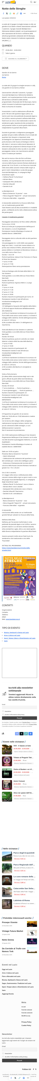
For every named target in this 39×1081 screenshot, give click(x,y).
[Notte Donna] (32, 941)
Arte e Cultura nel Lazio (12, 635)
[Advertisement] (19, 825)
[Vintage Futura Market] (32, 933)
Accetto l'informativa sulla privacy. (14, 714)
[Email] (13, 13)
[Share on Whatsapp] (10, 13)
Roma (4, 77)
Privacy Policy (33, 724)
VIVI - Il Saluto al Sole (22, 746)
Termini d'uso (26, 722)
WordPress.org (26, 1016)
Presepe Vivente (9, 922)
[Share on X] (7, 13)
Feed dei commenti (27, 1012)
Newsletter (7, 711)
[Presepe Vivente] (32, 924)
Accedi (24, 1007)
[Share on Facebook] (3, 13)
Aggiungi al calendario (17, 58)
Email (3, 704)
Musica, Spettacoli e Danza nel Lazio (16, 632)
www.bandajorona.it (13, 619)
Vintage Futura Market (12, 931)
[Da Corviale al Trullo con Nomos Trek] (32, 950)
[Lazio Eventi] (10, 2)
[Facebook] (33, 1069)
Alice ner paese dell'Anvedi (24, 793)
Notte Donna (8, 940)
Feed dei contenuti (27, 1010)
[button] (3, 2)
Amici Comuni (19, 781)
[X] (36, 1069)
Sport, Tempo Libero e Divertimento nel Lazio (19, 638)
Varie (6, 641)
